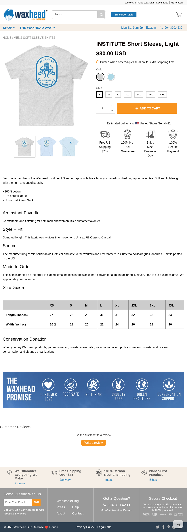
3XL (150, 94)
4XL (162, 94)
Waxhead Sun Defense (29, 527)
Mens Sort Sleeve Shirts (34, 37)
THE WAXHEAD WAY (36, 28)
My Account (177, 2)
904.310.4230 (173, 27)
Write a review (93, 442)
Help (75, 507)
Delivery (65, 479)
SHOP (8, 28)
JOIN (36, 502)
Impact (108, 479)
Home (7, 37)
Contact (77, 513)
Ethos (153, 479)
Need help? (162, 2)
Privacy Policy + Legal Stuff (93, 527)
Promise (20, 483)
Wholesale (130, 2)
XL (127, 94)
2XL (138, 94)
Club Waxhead (146, 2)
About (61, 513)
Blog (75, 501)
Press (61, 507)
